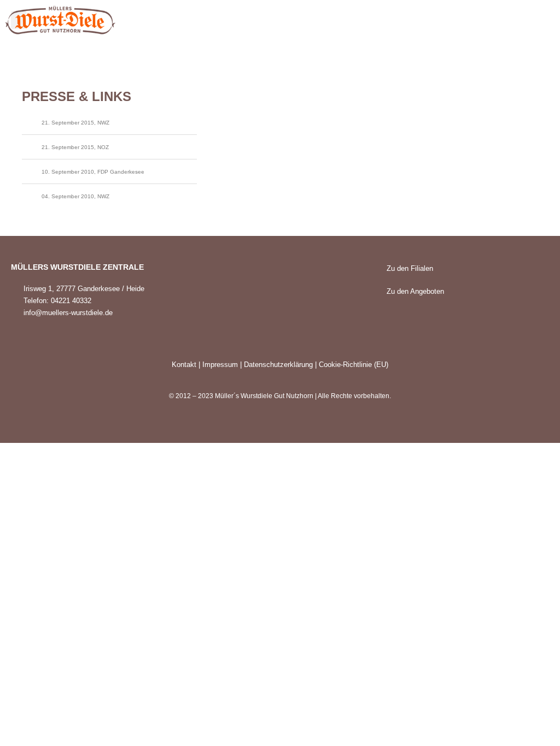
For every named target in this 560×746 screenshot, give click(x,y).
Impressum (220, 364)
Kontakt (184, 364)
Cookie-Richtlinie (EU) (353, 364)
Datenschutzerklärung (278, 364)
